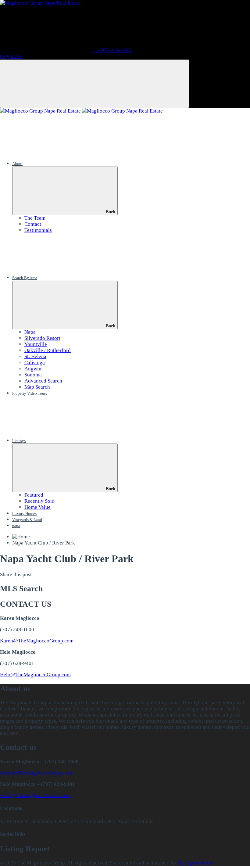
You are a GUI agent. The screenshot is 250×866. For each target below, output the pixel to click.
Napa (30, 332)
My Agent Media (195, 863)
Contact (32, 224)
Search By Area (24, 277)
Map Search (37, 387)
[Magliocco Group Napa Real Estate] (40, 3)
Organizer (11, 56)
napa (16, 525)
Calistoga (34, 362)
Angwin (32, 369)
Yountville (35, 344)
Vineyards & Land (27, 519)
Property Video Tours (29, 393)
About (17, 163)
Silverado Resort (42, 338)
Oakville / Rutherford (47, 350)
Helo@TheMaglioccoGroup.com (35, 674)
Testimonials (38, 230)
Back (110, 212)
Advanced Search (43, 381)
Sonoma (33, 375)
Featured (33, 495)
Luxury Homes (24, 513)
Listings (19, 440)
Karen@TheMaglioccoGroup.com (36, 641)
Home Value (37, 507)
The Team (34, 218)
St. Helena (35, 356)
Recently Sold (39, 501)
